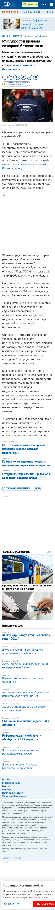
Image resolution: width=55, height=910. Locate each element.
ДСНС (38, 488)
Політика (17, 35)
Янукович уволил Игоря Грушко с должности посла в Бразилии (22, 651)
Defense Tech (10, 11)
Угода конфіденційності (14, 796)
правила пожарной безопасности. (18, 67)
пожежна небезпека (17, 488)
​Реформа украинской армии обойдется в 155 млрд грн (21, 737)
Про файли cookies (12, 903)
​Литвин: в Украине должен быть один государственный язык (25, 665)
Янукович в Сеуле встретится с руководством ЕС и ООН (20, 751)
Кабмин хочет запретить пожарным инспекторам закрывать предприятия (26, 463)
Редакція (6, 789)
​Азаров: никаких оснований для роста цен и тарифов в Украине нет (25, 694)
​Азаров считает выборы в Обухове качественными (23, 708)
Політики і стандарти (13, 792)
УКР (43, 4)
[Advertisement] (27, 224)
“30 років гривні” (31, 11)
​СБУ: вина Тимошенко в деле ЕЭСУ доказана (25, 723)
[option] (27, 24)
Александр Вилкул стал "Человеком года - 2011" (26, 637)
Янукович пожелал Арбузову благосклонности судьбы (19, 766)
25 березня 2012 (33, 36)
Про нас (6, 779)
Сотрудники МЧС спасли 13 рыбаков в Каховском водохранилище (26, 476)
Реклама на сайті (11, 782)
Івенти (5, 786)
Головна (6, 35)
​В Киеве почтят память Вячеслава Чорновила (22, 680)
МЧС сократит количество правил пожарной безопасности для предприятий (23, 449)
